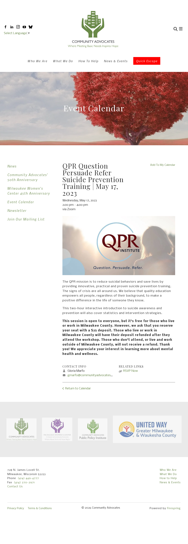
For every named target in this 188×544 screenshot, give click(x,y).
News (12, 166)
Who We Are (37, 61)
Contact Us (15, 486)
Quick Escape (147, 61)
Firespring (174, 508)
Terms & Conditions (40, 508)
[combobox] (158, 29)
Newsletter (16, 210)
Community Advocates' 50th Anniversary (27, 177)
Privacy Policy (15, 508)
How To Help (88, 61)
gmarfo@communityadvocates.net (92, 375)
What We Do (63, 61)
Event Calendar (20, 202)
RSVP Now (130, 371)
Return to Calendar (78, 388)
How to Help (168, 478)
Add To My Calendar (162, 165)
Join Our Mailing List (26, 219)
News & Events (116, 61)
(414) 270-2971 (24, 482)
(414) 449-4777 (28, 478)
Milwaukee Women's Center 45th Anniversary (28, 191)
